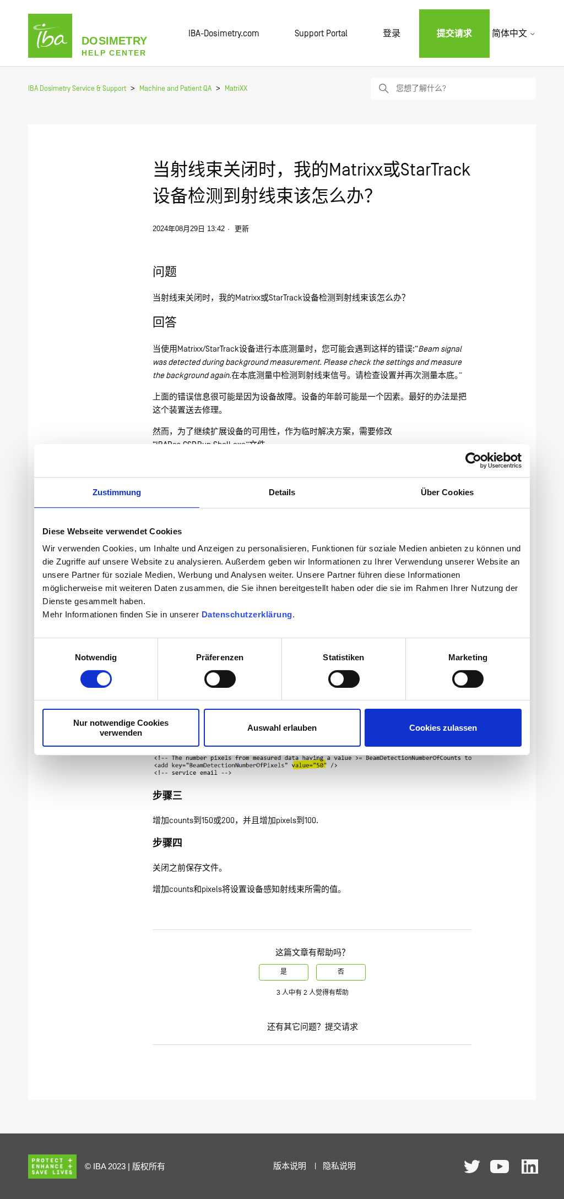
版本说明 (289, 1166)
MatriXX (236, 89)
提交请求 (454, 34)
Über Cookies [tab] (447, 491)
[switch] (220, 679)
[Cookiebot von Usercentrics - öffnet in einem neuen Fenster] (473, 460)
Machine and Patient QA (175, 89)
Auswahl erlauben (282, 727)
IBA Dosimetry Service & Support (77, 89)
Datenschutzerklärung (247, 614)
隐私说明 (339, 1166)
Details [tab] (282, 491)
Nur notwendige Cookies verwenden (121, 727)
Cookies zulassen (443, 727)
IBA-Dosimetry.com (223, 34)
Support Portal (321, 34)
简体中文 (510, 34)
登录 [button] (391, 34)
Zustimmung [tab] (117, 491)
